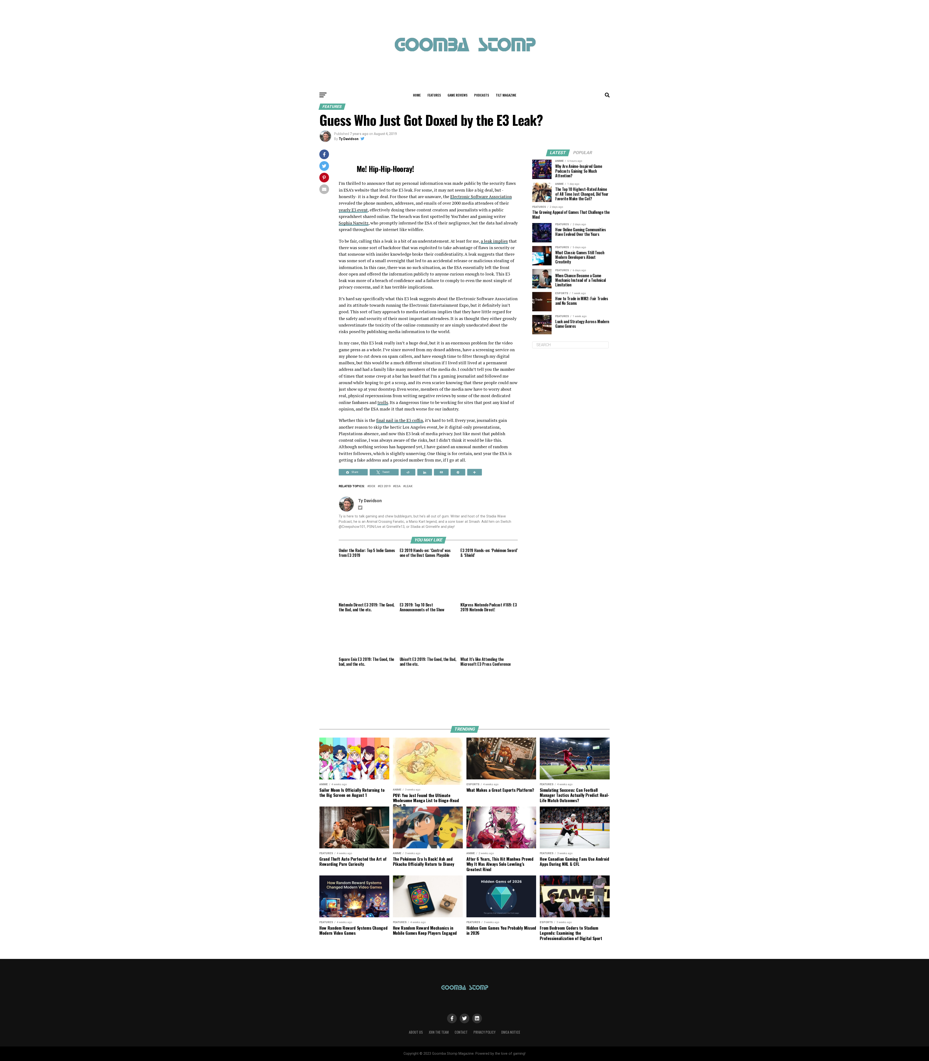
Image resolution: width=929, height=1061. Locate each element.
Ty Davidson (349, 139)
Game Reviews (457, 94)
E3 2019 (385, 486)
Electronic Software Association (481, 196)
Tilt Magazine (506, 94)
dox (372, 486)
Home (417, 94)
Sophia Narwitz (353, 223)
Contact (461, 1032)
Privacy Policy (484, 1032)
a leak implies (494, 241)
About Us (416, 1032)
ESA (398, 486)
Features (434, 94)
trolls (382, 402)
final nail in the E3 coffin (399, 420)
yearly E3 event (353, 210)
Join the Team (439, 1032)
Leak (408, 486)
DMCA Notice (510, 1032)
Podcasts (481, 94)
